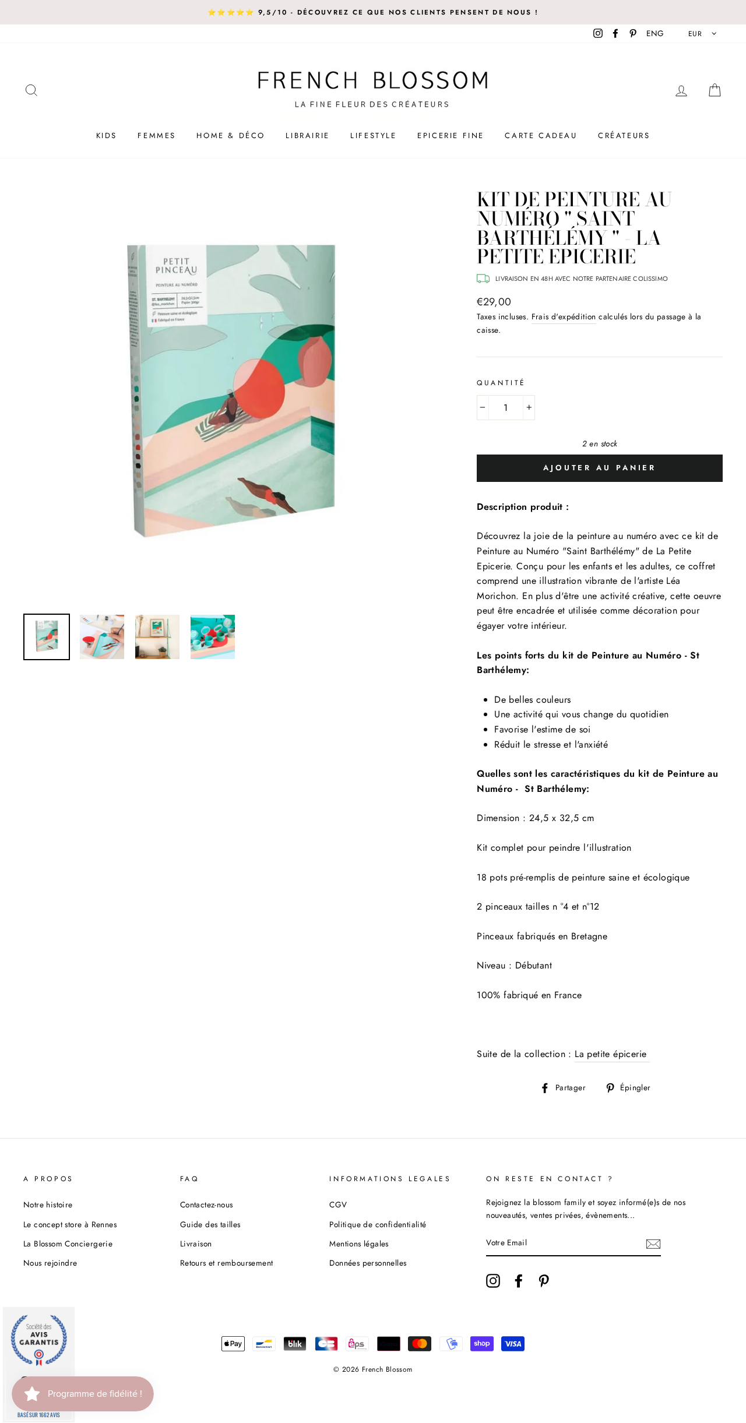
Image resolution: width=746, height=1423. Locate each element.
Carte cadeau (541, 135)
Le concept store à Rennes (70, 1224)
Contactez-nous (206, 1204)
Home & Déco (230, 135)
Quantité (501, 383)
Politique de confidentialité (377, 1224)
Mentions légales (358, 1243)
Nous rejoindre (50, 1263)
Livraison (196, 1243)
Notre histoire (48, 1204)
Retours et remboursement (226, 1263)
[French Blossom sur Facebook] (519, 1281)
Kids (106, 135)
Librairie (307, 135)
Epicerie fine (450, 135)
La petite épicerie (612, 1054)
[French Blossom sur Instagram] (493, 1281)
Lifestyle (373, 135)
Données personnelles (367, 1263)
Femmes (157, 135)
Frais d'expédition (564, 316)
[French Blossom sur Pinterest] (544, 1281)
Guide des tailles (210, 1224)
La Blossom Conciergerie (67, 1243)
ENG (655, 33)
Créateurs (624, 135)
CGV (338, 1204)
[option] (373, 12)
